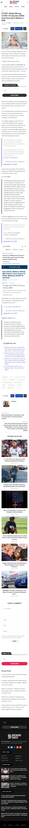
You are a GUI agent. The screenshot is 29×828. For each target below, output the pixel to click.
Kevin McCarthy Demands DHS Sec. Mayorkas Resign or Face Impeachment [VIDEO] (15, 367)
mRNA (4, 385)
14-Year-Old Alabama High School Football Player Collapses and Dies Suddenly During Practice (14, 537)
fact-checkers (21, 379)
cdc (11, 377)
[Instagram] (14, 747)
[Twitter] (12, 747)
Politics (17, 6)
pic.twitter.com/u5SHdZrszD (10, 157)
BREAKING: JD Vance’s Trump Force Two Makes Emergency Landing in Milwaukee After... (14, 592)
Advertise (23, 825)
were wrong (11, 387)
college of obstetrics (20, 377)
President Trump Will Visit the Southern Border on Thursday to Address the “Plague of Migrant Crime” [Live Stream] (14, 683)
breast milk (5, 377)
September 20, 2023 (10, 241)
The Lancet (20, 64)
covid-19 (4, 379)
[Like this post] (12, 28)
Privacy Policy (4, 758)
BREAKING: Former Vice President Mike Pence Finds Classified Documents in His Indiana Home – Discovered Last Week (15, 349)
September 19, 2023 (10, 164)
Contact (17, 825)
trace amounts (11, 385)
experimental (12, 379)
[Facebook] (9, 747)
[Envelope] (17, 747)
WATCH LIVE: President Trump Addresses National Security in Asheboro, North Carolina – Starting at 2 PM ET (14, 699)
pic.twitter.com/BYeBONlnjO (13, 307)
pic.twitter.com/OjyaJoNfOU (10, 235)
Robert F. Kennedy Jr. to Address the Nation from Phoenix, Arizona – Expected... (18, 785)
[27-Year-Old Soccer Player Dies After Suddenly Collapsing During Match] (14, 448)
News (5, 6)
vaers (4, 387)
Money (23, 6)
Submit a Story (19, 760)
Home (4, 825)
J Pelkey (9, 23)
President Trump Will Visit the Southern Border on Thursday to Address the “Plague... (18, 777)
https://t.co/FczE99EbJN (14, 233)
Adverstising (18, 755)
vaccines (19, 385)
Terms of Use (4, 760)
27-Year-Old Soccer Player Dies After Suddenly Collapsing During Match (18, 770)
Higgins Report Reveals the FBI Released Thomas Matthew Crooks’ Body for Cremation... (14, 564)
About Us (10, 825)
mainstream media (18, 382)
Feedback (17, 758)
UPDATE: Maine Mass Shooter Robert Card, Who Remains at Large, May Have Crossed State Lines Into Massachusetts (15, 354)
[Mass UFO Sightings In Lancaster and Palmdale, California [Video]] (14, 499)
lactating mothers (7, 382)
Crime (10, 6)
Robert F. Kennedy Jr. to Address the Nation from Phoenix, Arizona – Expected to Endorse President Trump (14, 691)
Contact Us (4, 755)
